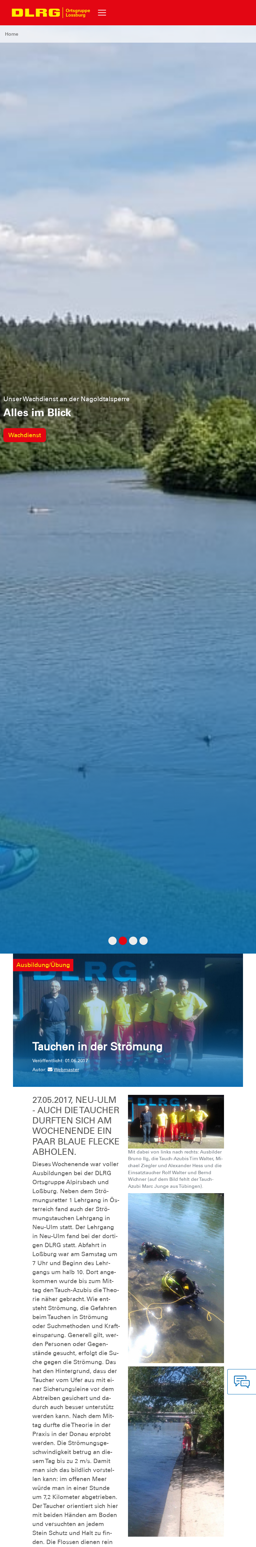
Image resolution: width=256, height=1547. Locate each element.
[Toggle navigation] (102, 12)
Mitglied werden (31, 435)
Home (11, 34)
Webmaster (66, 1070)
